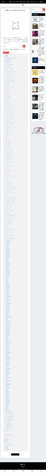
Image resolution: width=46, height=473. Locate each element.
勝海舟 (7, 259)
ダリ (7, 136)
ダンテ (7, 138)
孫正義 (7, 282)
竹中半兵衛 (8, 368)
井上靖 (7, 247)
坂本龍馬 (8, 271)
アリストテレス (9, 69)
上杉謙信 (8, 245)
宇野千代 (8, 284)
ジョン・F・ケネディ (10, 122)
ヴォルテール (8, 240)
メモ (7, 433)
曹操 (7, 319)
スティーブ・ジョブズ (10, 127)
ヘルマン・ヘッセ (9, 184)
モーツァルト (8, 222)
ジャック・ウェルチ (10, 113)
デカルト (8, 148)
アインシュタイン (9, 68)
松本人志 (8, 331)
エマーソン (8, 85)
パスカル (8, 171)
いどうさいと (7, 429)
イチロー (8, 76)
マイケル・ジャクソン (10, 199)
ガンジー (8, 94)
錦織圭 (7, 394)
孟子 (7, 278)
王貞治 (7, 354)
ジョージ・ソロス (9, 124)
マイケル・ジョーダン (10, 201)
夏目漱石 (8, 273)
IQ (3, 2)
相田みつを (8, 359)
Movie (10, 1)
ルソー (7, 231)
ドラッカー (8, 155)
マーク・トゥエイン (10, 217)
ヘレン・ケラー (9, 185)
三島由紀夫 (8, 242)
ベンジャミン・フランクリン (12, 192)
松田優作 (8, 333)
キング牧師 (8, 98)
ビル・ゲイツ (8, 175)
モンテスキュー (9, 220)
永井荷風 (8, 347)
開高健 (7, 398)
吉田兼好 (8, 264)
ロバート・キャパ (9, 235)
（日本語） (41, 1)
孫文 (7, 280)
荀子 (7, 379)
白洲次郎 (8, 358)
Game (32, 1)
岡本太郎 (8, 305)
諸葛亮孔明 (8, 384)
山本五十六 (8, 301)
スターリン (8, 126)
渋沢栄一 (8, 349)
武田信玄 (8, 342)
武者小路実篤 (8, 343)
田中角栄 (8, 356)
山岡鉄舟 (8, 300)
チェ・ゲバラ (8, 141)
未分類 (6, 440)
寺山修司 (8, 294)
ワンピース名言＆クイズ (11, 238)
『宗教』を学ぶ (9, 425)
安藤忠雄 (8, 285)
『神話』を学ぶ (9, 427)
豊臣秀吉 (8, 387)
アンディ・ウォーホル (10, 73)
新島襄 (7, 314)
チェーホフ (8, 143)
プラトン (8, 180)
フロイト (8, 178)
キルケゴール (8, 96)
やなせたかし (8, 66)
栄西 (7, 338)
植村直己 (8, 340)
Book (24, 1)
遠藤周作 (8, 391)
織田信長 (8, 370)
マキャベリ (8, 205)
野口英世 (8, 393)
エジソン (8, 83)
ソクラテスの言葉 (9, 416)
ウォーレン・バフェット (11, 82)
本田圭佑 (8, 322)
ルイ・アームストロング (11, 229)
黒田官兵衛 (8, 410)
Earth (17, 1)
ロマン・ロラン (9, 236)
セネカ (7, 129)
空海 (7, 366)
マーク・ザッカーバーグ (11, 215)
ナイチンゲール (9, 157)
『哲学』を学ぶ (9, 424)
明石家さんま (8, 317)
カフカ (7, 91)
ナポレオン (8, 159)
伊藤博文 (8, 249)
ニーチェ (8, 164)
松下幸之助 (8, 328)
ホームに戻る (16, 454)
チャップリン (8, 145)
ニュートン (8, 162)
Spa (35, 1)
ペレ (7, 194)
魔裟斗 (7, 405)
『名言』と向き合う (9, 64)
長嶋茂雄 (8, 396)
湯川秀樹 (8, 350)
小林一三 (8, 298)
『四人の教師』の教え (9, 412)
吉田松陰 (8, 266)
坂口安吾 (8, 270)
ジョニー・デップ (9, 119)
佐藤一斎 (8, 256)
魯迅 (7, 408)
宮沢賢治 (8, 293)
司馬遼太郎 (8, 263)
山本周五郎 (8, 303)
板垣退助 (8, 335)
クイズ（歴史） (9, 444)
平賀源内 (8, 308)
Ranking (6, 55)
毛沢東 (7, 345)
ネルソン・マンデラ (10, 166)
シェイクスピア (9, 108)
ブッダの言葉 (8, 418)
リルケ (7, 226)
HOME (24, 464)
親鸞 (7, 382)
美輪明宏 (8, 372)
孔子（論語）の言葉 (10, 420)
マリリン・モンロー (10, 210)
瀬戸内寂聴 (8, 352)
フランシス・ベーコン (10, 177)
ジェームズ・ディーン (10, 112)
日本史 (7, 449)
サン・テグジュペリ (10, 106)
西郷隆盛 (8, 380)
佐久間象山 (8, 254)
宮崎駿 (7, 289)
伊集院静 (8, 252)
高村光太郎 (8, 401)
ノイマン (8, 168)
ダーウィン (8, 140)
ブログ (6, 431)
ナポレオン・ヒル (9, 161)
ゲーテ (7, 99)
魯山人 (7, 407)
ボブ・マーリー (9, 196)
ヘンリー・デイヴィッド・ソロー (13, 187)
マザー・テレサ (9, 206)
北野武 (7, 261)
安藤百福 (8, 287)
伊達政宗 (8, 250)
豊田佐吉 (8, 386)
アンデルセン (8, 75)
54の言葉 (8, 62)
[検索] (24, 46)
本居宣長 (8, 321)
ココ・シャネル (9, 101)
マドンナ (8, 208)
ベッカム (8, 191)
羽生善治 (8, 373)
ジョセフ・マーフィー (10, 117)
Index (23, 4)
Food (14, 1)
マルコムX (8, 213)
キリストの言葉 (9, 414)
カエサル (8, 89)
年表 (7, 448)
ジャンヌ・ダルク (9, 115)
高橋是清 (8, 403)
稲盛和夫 (8, 365)
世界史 (7, 446)
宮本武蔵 (8, 291)
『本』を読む (7, 422)
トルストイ (8, 152)
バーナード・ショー (10, 170)
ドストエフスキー (9, 154)
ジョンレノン (8, 120)
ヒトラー (8, 173)
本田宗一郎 (8, 324)
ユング (7, 224)
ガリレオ (8, 92)
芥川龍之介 (8, 377)
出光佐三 (8, 257)
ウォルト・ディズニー (10, 80)
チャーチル (8, 147)
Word (21, 1)
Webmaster (23, 466)
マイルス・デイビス (10, 203)
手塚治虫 (8, 312)
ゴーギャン (8, 103)
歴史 (6, 442)
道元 (7, 389)
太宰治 (7, 277)
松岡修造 (8, 329)
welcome (6, 56)
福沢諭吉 (8, 363)
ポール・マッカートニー (11, 198)
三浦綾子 (8, 243)
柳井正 (7, 336)
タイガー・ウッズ (9, 131)
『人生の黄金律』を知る (10, 58)
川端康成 (8, 307)
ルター (7, 233)
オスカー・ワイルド (10, 87)
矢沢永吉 (8, 361)
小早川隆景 (8, 296)
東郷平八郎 (8, 326)
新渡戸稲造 (8, 315)
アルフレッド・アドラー (11, 71)
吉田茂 (7, 268)
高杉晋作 (8, 400)
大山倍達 (8, 275)
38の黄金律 (8, 60)
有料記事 (7, 439)
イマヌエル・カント (10, 78)
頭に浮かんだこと (9, 435)
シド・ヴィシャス (9, 110)
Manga (28, 1)
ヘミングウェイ (9, 182)
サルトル (8, 105)
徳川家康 (8, 310)
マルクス (8, 212)
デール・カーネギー (10, 150)
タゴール (8, 133)
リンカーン (8, 228)
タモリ (7, 134)
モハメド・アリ (9, 219)
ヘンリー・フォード (10, 189)
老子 (7, 375)
